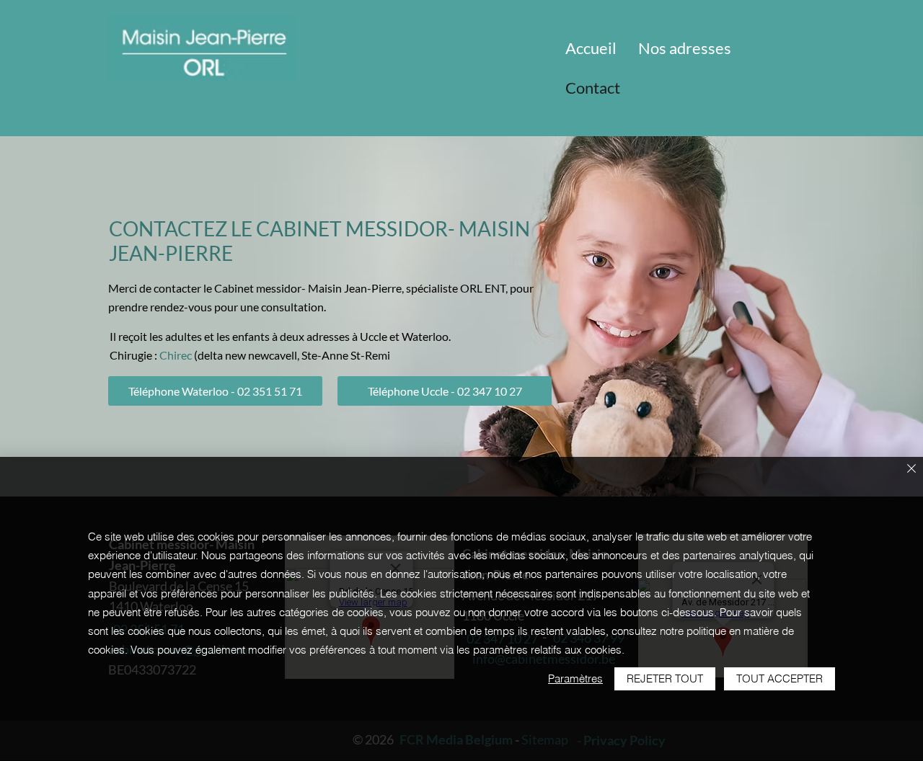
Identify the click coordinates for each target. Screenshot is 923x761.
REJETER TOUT (665, 678)
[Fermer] (911, 469)
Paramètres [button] (575, 678)
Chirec (175, 355)
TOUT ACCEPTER (779, 678)
